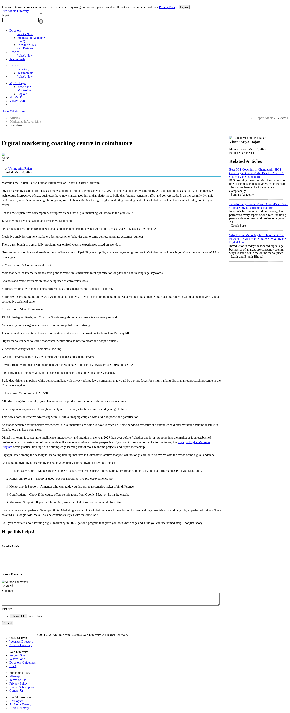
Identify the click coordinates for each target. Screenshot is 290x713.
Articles (14, 52)
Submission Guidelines (31, 37)
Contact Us (16, 690)
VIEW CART (18, 101)
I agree (184, 7)
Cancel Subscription (22, 687)
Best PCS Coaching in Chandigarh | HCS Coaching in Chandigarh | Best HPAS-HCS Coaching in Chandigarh (256, 173)
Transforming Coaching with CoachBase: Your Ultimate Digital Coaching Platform (258, 205)
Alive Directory (19, 708)
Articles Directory (20, 645)
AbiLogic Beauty (20, 704)
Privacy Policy (168, 7)
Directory (15, 30)
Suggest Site (17, 655)
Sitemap (14, 676)
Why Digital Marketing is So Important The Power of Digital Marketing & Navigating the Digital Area (257, 239)
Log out (22, 94)
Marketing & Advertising (25, 121)
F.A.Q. (21, 41)
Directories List (26, 44)
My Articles (24, 86)
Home (5, 111)
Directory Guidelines (22, 662)
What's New (25, 34)
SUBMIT (15, 97)
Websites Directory (21, 641)
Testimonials (17, 59)
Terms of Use (17, 680)
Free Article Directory (15, 11)
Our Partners (25, 48)
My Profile (24, 90)
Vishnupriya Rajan (20, 168)
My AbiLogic (17, 83)
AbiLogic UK (18, 701)
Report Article (264, 118)
